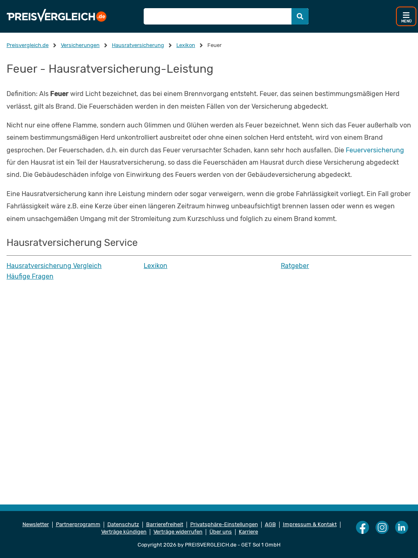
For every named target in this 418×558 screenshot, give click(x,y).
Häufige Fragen (30, 276)
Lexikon (155, 266)
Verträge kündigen (124, 532)
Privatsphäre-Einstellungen (224, 524)
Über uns (220, 532)
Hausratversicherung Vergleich (54, 266)
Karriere (248, 532)
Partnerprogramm (78, 524)
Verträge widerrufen (177, 532)
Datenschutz (123, 524)
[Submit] (300, 16)
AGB (270, 524)
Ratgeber (295, 266)
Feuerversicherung (375, 150)
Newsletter (35, 524)
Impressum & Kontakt (310, 524)
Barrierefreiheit (164, 524)
